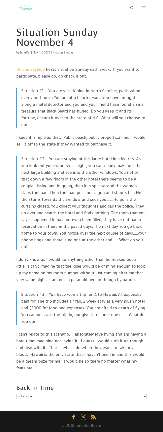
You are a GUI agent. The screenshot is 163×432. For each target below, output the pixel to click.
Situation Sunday (62, 52)
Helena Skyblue (30, 69)
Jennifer (25, 52)
